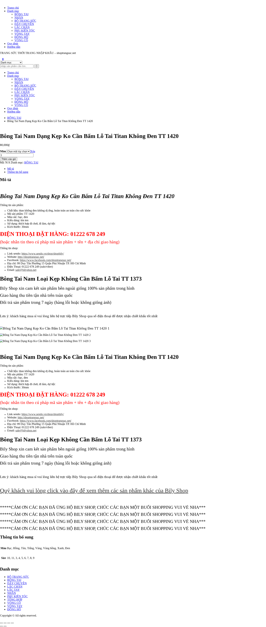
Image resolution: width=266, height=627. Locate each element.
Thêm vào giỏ (8, 159)
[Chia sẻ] (8, 623)
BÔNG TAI (21, 14)
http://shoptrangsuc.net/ (31, 256)
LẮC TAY (13, 589)
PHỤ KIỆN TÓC (24, 30)
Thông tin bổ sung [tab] (17, 171)
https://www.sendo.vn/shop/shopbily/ (43, 253)
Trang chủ (13, 7)
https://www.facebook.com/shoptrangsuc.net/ (45, 260)
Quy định (12, 43)
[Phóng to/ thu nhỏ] (1, 623)
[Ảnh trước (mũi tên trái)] (1, 626)
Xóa (32, 151)
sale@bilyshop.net (25, 269)
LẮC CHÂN (22, 27)
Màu (3, 151)
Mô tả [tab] (10, 168)
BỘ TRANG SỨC (25, 20)
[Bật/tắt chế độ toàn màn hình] (5, 623)
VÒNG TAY (22, 33)
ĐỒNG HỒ (21, 37)
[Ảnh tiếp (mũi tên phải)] (5, 626)
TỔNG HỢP (14, 599)
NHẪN (18, 17)
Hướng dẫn (13, 46)
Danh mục (13, 10)
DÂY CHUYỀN (24, 24)
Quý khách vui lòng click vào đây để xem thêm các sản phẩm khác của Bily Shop (94, 490)
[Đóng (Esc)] (12, 623)
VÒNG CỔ (21, 40)
